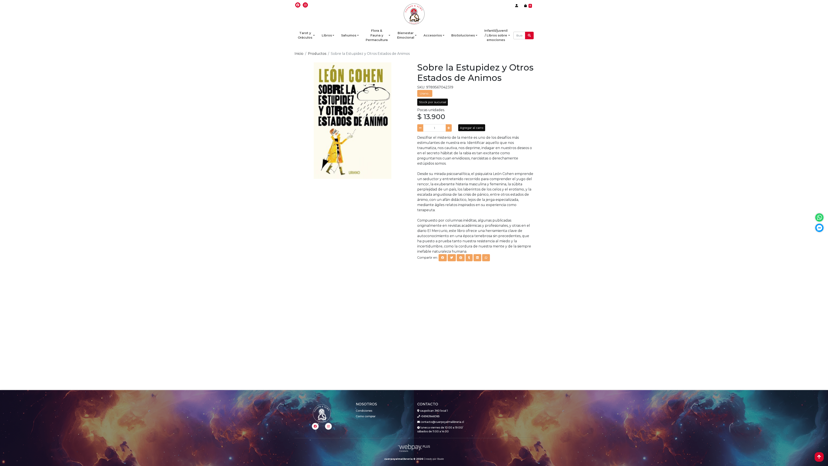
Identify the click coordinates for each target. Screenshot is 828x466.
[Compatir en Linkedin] (477, 257)
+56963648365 (430, 416)
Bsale (440, 458)
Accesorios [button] (432, 35)
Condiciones (364, 410)
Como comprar (366, 416)
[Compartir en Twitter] (452, 257)
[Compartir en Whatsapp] (486, 257)
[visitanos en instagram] (305, 5)
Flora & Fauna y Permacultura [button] (377, 35)
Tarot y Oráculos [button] (305, 35)
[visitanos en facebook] (297, 5)
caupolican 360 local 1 (433, 410)
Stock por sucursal (432, 102)
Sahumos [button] (348, 35)
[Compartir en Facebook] (443, 257)
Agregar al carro (471, 127)
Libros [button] (327, 35)
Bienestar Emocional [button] (405, 35)
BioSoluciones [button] (463, 35)
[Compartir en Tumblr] (469, 257)
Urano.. (425, 93)
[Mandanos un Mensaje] (819, 228)
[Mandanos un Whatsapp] (819, 217)
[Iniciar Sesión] (517, 5)
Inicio (299, 54)
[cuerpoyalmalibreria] (414, 14)
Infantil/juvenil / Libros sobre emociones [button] (496, 35)
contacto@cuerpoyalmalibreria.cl (442, 421)
